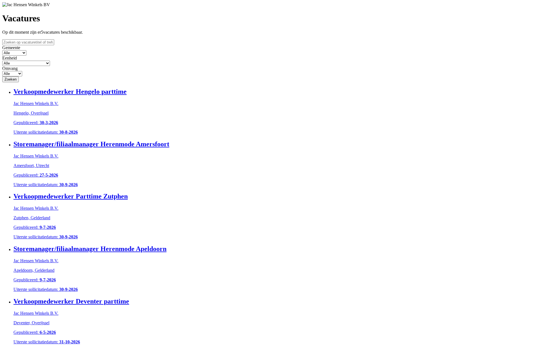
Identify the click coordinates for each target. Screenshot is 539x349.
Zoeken (10, 79)
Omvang (10, 68)
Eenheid (9, 58)
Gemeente (11, 47)
